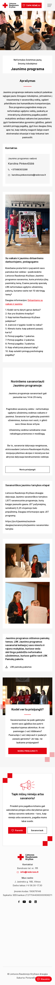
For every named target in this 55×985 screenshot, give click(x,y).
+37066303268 (19, 169)
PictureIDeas (32, 977)
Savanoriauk (37, 830)
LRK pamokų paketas (21, 667)
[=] (49, 5)
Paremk (19, 830)
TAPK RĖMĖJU (33, 5)
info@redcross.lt (29, 872)
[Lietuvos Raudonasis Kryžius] (11, 5)
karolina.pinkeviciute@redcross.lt (28, 175)
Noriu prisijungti (27, 469)
